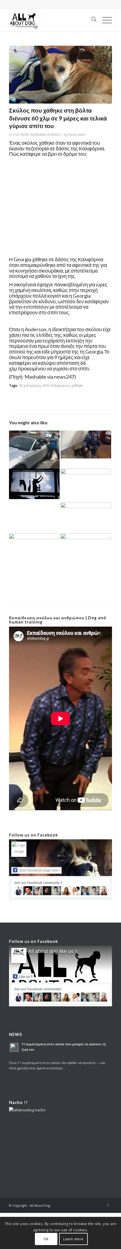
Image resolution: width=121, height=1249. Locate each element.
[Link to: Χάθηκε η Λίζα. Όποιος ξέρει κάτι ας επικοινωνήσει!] (85, 518)
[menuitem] (91, 20)
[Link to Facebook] (108, 1205)
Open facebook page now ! (39, 870)
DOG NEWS (21, 135)
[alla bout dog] (50, 20)
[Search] (91, 20)
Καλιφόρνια (60, 385)
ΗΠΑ (45, 385)
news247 (64, 377)
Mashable (35, 377)
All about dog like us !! (53, 951)
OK (46, 1239)
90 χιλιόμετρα (30, 385)
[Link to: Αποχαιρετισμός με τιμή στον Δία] (34, 548)
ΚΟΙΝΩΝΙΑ (38, 135)
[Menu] (104, 20)
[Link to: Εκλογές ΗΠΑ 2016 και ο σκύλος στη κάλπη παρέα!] (85, 485)
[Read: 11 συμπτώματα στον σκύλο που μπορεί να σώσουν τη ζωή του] (14, 1047)
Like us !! (25, 977)
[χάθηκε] (60, 75)
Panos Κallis (76, 135)
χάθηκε (77, 385)
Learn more (73, 1239)
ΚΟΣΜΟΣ (53, 135)
